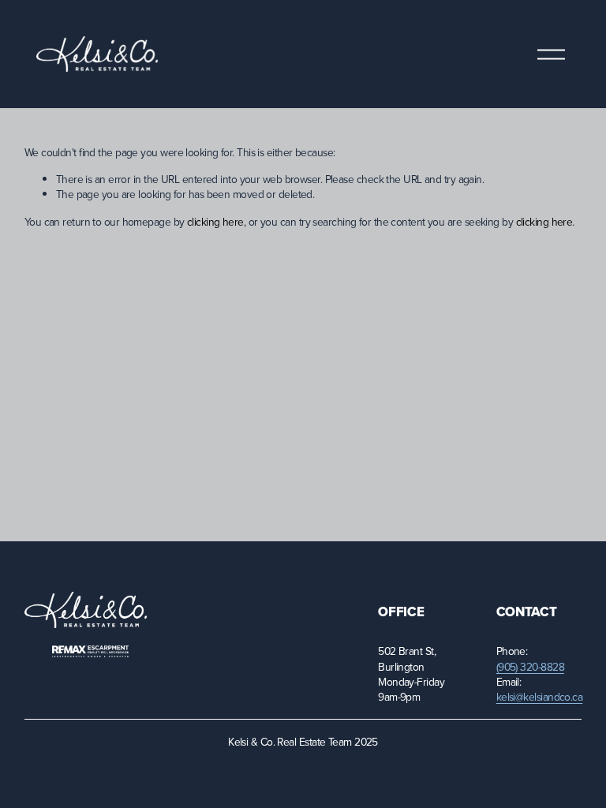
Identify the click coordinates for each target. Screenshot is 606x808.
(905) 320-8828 (530, 666)
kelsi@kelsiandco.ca (539, 696)
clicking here (215, 221)
